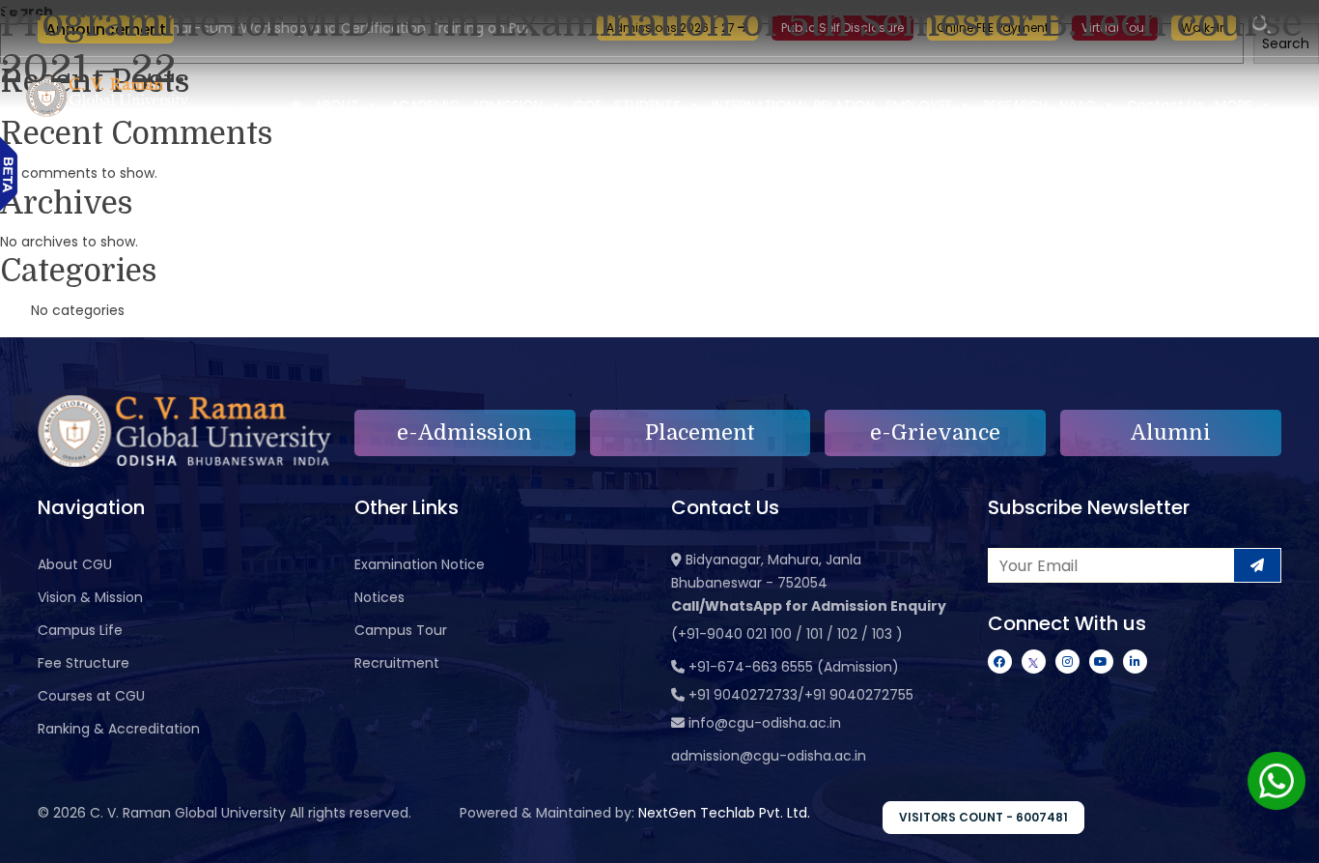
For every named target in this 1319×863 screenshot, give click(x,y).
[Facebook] (1000, 661)
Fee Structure (83, 663)
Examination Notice (419, 564)
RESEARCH (1015, 105)
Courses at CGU (91, 695)
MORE (1233, 105)
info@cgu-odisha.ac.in (764, 723)
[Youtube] (1101, 661)
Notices (379, 597)
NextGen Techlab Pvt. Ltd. (724, 812)
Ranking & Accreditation (119, 728)
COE (588, 105)
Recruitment (396, 663)
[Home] (295, 105)
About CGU (75, 564)
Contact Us (1165, 105)
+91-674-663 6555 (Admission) (793, 666)
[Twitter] (1034, 661)
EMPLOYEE (919, 105)
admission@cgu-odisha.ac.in (768, 755)
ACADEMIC (425, 105)
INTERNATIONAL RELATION (793, 105)
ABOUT (336, 105)
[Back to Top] (1285, 836)
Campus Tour (400, 630)
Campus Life (80, 630)
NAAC (1077, 105)
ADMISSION (507, 105)
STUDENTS (647, 105)
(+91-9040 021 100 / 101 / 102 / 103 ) (787, 634)
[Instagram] (1067, 661)
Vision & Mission (90, 597)
